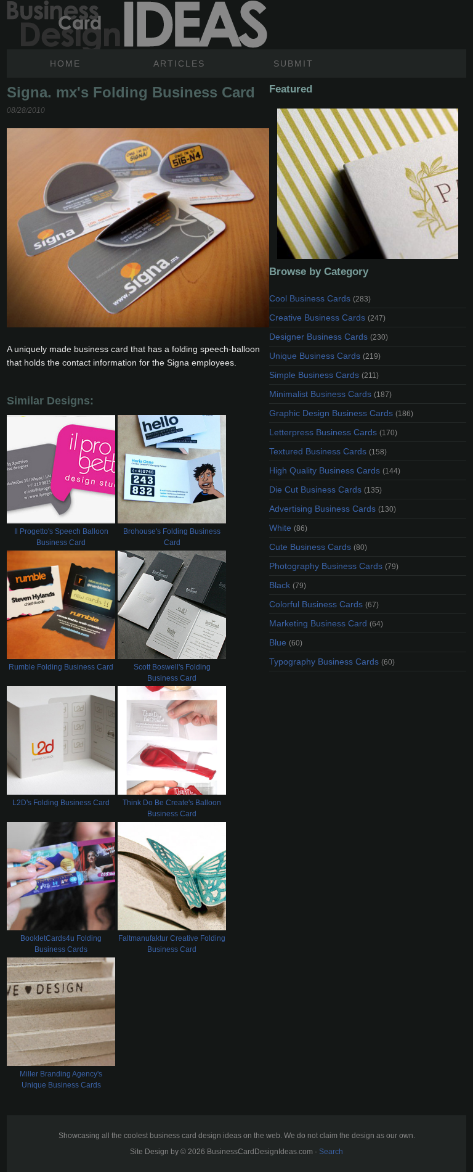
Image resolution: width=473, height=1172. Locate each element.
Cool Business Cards (320, 298)
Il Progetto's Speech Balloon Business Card (61, 537)
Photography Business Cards (333, 566)
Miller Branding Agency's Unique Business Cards (61, 1079)
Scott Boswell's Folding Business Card (172, 672)
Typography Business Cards (332, 661)
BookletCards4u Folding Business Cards (61, 944)
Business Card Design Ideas (137, 24)
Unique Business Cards (325, 356)
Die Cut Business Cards (325, 489)
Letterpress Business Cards (333, 432)
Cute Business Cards (318, 547)
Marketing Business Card (326, 623)
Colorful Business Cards (324, 604)
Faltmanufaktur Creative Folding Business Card (171, 944)
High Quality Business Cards (334, 470)
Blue (285, 642)
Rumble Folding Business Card (61, 667)
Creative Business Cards (327, 317)
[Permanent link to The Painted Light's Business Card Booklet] (367, 184)
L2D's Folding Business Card (61, 802)
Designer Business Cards (328, 337)
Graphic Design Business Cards (341, 413)
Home (65, 63)
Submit (293, 63)
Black (287, 585)
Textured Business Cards (328, 451)
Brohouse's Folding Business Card (171, 537)
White (288, 528)
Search (331, 1151)
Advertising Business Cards (332, 509)
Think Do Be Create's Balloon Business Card (172, 808)
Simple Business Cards (324, 375)
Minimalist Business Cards (330, 394)
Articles (179, 63)
